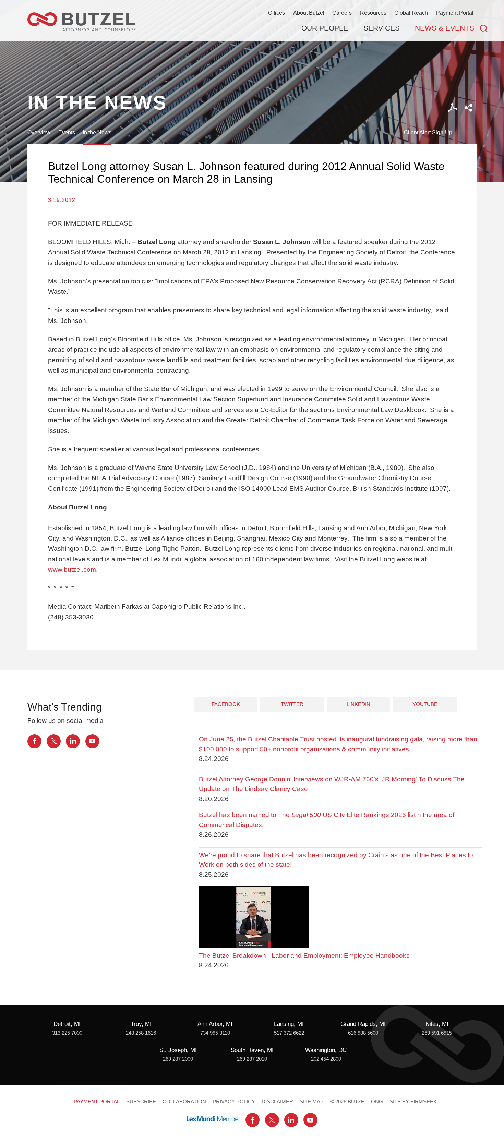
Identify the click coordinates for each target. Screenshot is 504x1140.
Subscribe (141, 1101)
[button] (468, 108)
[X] (54, 741)
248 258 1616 (141, 1033)
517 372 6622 (289, 1033)
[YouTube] (92, 741)
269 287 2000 (178, 1059)
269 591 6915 (437, 1033)
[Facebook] (34, 741)
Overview (38, 132)
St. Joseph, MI (178, 1050)
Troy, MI (141, 1024)
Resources (373, 13)
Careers (342, 13)
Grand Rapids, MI (363, 1024)
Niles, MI (436, 1024)
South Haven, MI (252, 1050)
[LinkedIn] (73, 741)
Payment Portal (454, 13)
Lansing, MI (289, 1024)
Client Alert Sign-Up (428, 132)
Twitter (292, 704)
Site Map (312, 1101)
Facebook (226, 704)
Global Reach (411, 13)
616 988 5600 (363, 1033)
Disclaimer (277, 1101)
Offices (276, 13)
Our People (324, 28)
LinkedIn (358, 704)
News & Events (444, 28)
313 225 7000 (67, 1033)
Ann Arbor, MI (214, 1024)
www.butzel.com (72, 569)
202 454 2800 (326, 1059)
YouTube (424, 704)
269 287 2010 (252, 1059)
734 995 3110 (215, 1033)
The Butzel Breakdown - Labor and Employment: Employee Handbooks (304, 955)
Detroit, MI (67, 1024)
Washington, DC (326, 1050)
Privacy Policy (234, 1101)
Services (381, 28)
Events (66, 132)
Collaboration (184, 1101)
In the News (97, 132)
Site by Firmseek (413, 1101)
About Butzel (308, 13)
